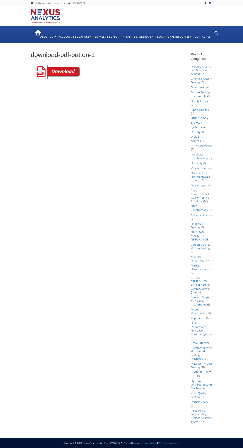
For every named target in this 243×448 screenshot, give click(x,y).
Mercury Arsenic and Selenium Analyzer (201, 70)
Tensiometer (199, 185)
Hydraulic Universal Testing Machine (201, 385)
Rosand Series (199, 168)
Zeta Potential (200, 343)
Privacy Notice (149, 443)
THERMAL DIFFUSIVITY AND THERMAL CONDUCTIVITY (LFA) (201, 285)
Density (195, 132)
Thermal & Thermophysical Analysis (200, 177)
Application (198, 318)
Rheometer (198, 87)
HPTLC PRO (198, 118)
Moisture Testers (201, 215)
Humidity (196, 163)
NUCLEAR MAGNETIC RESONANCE (199, 236)
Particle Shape (200, 402)
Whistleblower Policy (169, 443)
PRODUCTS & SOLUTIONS (73, 36)
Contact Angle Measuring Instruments (200, 301)
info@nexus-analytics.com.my (49, 3)
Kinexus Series (200, 110)
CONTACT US (203, 36)
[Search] (215, 33)
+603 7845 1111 (78, 3)
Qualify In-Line (200, 101)
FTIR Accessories (201, 145)
